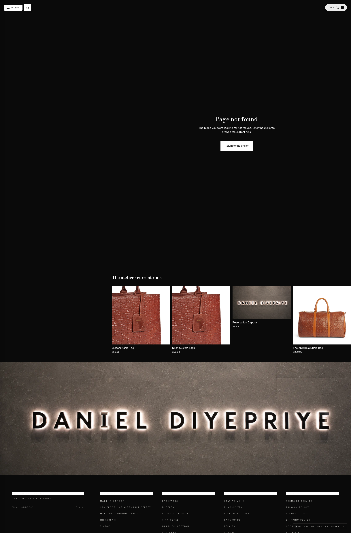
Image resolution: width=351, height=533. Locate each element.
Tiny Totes (170, 520)
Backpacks (170, 501)
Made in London (112, 501)
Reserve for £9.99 (238, 513)
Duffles (168, 507)
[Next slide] (164, 315)
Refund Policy (297, 513)
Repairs (229, 526)
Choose (167, 338)
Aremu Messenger (175, 513)
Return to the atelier (237, 145)
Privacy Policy (297, 507)
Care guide (232, 520)
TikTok (105, 526)
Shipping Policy (298, 520)
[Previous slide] (117, 315)
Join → (79, 507)
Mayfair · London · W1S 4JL (121, 513)
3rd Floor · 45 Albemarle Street (125, 507)
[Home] (27, 7)
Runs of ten (233, 507)
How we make (234, 501)
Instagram (108, 520)
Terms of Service (299, 501)
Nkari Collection (175, 526)
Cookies (292, 526)
